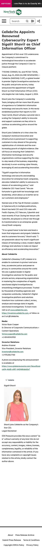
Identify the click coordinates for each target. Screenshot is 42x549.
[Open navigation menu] (4, 21)
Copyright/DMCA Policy (14, 545)
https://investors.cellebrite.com (15, 313)
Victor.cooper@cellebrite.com (14, 334)
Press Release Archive (24, 535)
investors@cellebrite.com (12, 352)
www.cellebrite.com (18, 310)
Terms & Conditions (31, 540)
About (10, 535)
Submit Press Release (11, 540)
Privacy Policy (32, 545)
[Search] (27, 21)
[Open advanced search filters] (32, 21)
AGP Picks (5, 4)
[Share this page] (38, 21)
